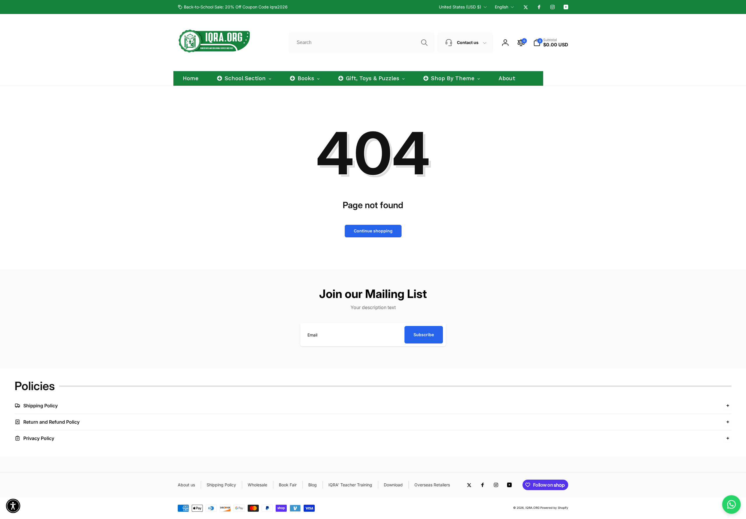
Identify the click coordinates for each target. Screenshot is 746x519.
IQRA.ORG (532, 507)
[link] (233, 7)
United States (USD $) (460, 6)
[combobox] (361, 42)
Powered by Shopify (554, 507)
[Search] (424, 42)
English (501, 6)
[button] (550, 42)
